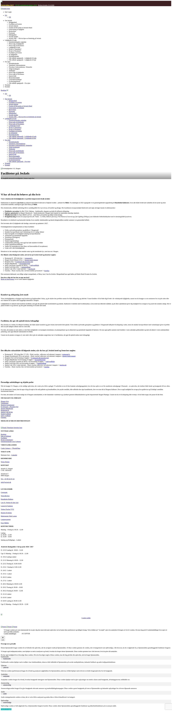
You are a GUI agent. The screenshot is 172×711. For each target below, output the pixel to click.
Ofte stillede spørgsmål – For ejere (19, 161)
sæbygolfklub (34, 265)
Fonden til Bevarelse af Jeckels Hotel (20, 106)
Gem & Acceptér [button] (6, 709)
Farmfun (4, 417)
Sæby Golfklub (5, 416)
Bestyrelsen (12, 109)
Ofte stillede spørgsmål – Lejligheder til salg (22, 136)
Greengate (4, 492)
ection (8, 496)
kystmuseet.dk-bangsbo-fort (24, 262)
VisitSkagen (4, 403)
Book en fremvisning (7, 279)
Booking (3, 90)
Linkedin (14, 455)
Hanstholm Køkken (7, 499)
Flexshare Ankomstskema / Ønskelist (20, 145)
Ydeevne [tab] (3, 665)
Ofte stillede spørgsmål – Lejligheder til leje (22, 138)
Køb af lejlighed (6, 436)
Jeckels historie (13, 104)
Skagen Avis (5, 401)
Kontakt (7, 165)
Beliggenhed (13, 101)
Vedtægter (12, 149)
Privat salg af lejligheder (16, 122)
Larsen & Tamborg (7, 506)
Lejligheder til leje (14, 126)
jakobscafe (31, 269)
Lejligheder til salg (10, 118)
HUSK (17, 5)
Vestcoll (3, 496)
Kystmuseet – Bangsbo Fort (9, 407)
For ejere (7, 140)
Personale (12, 111)
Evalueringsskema (14, 160)
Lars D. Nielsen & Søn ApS (9, 502)
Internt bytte (12, 154)
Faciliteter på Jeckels (15, 102)
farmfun (46, 271)
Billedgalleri (12, 113)
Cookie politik (86, 618)
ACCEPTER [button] (26, 633)
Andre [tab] (3, 692)
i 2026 (34, 5)
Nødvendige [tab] (5, 700)
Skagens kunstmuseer (7, 405)
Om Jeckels (8, 99)
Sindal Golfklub (6, 414)
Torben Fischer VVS (7, 509)
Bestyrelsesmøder (14, 156)
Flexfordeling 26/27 (8, 5)
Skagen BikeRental (7, 408)
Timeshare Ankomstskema (17, 143)
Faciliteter (4, 438)
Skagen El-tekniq (6, 513)
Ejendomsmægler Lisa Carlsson (11, 441)
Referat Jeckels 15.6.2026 (46, 5)
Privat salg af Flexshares (16, 124)
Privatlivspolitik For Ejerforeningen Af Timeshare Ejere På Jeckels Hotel (86, 620)
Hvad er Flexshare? (15, 129)
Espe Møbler (5, 523)
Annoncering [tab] (5, 683)
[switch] (1, 658)
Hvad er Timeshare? (15, 127)
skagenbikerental (25, 263)
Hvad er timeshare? (7, 440)
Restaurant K (5, 410)
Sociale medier (13, 115)
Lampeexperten (6, 519)
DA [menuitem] (6, 15)
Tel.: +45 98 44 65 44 (7, 479)
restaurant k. (29, 258)
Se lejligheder (13, 133)
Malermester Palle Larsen (9, 516)
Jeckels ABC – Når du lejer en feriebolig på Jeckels (25, 117)
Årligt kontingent (14, 147)
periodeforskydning (26, 5)
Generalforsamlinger (15, 158)
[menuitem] (6, 15)
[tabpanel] (86, 662)
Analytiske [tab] (4, 674)
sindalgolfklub (26, 267)
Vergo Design (5, 462)
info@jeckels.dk (6, 482)
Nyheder (7, 163)
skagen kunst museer (31, 260)
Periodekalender (14, 135)
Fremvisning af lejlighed (16, 108)
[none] (88, 16)
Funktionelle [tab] (5, 657)
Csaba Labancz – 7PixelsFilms (10, 448)
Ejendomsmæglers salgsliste (17, 120)
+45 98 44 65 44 (82, 621)
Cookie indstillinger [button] (10, 633)
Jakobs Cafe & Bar (7, 412)
